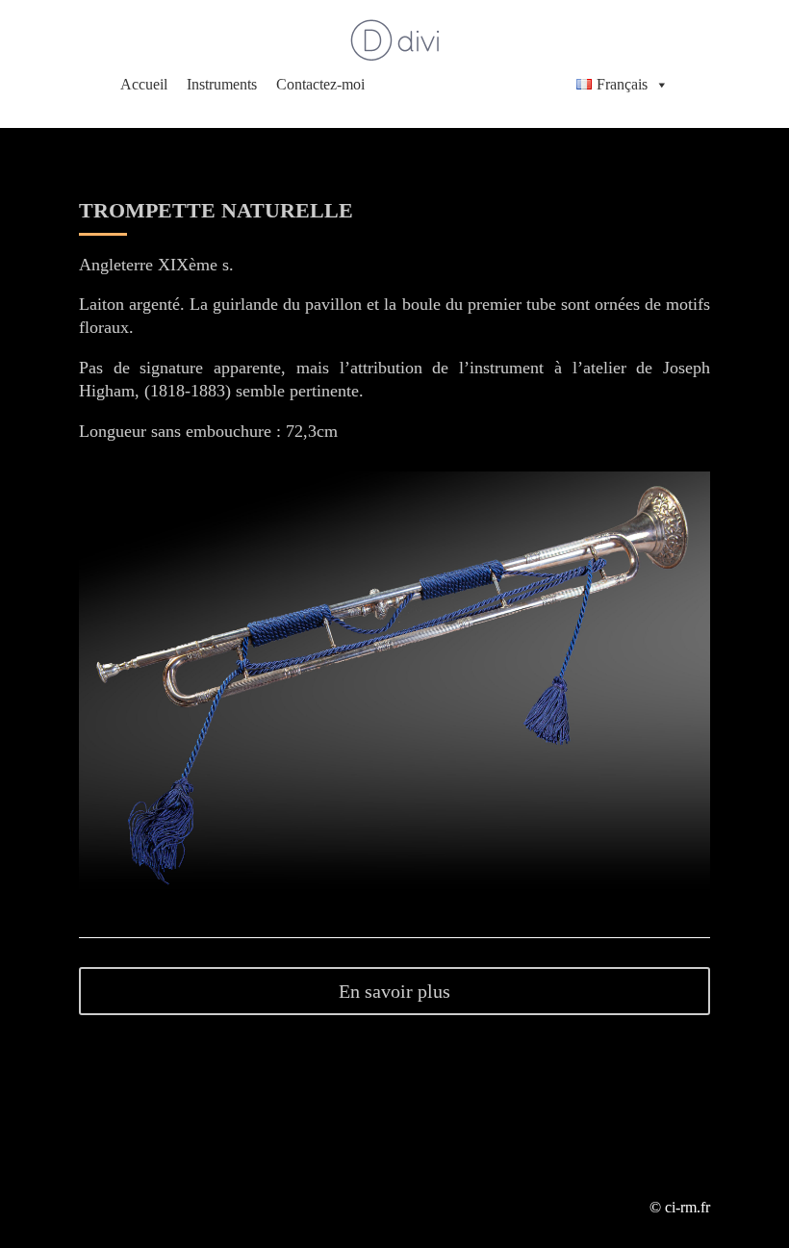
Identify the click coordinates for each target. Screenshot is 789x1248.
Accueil (143, 84)
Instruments (222, 84)
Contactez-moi (320, 84)
